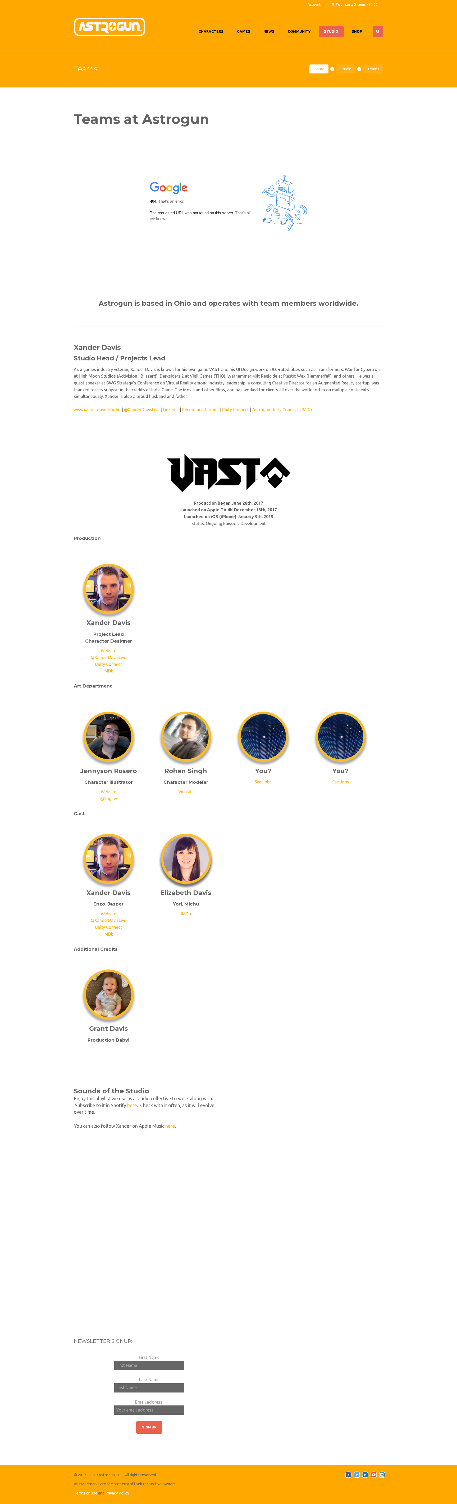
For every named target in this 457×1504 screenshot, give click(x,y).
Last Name (149, 1379)
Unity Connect (235, 409)
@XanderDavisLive (141, 409)
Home (319, 69)
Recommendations (200, 409)
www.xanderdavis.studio (97, 409)
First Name (149, 1357)
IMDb (307, 409)
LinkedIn (171, 409)
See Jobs (263, 781)
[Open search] (378, 31)
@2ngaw (108, 798)
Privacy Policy (117, 1493)
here (132, 1105)
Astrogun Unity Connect (275, 409)
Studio (345, 69)
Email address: (149, 1402)
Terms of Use (85, 1493)
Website (108, 650)
